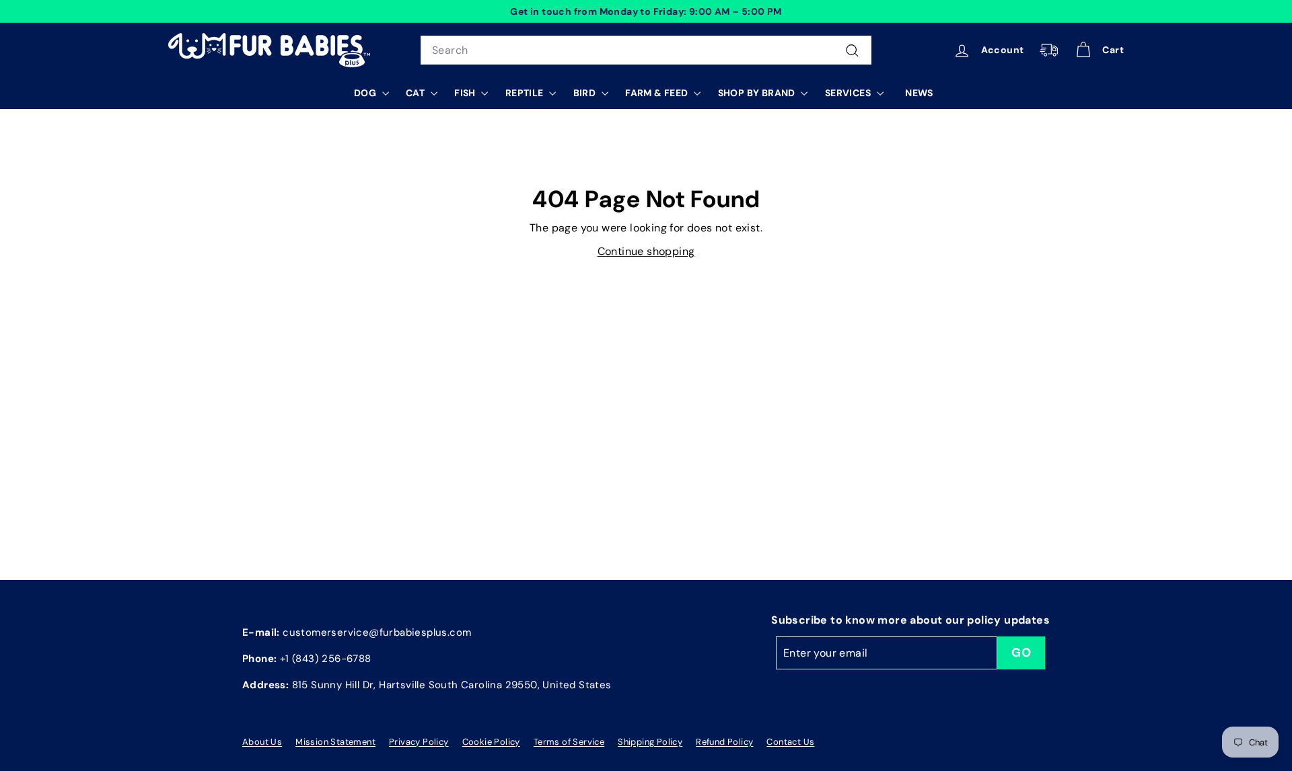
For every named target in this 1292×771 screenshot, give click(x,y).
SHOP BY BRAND (758, 93)
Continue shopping (646, 251)
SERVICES (849, 93)
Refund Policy (724, 741)
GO (1021, 653)
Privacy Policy (419, 741)
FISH (466, 93)
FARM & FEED (657, 93)
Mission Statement (335, 741)
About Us (262, 741)
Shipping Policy (650, 741)
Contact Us (790, 741)
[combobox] (646, 50)
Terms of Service (569, 741)
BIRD (585, 93)
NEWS (919, 93)
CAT (416, 93)
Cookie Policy (491, 741)
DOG (366, 93)
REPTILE (525, 93)
